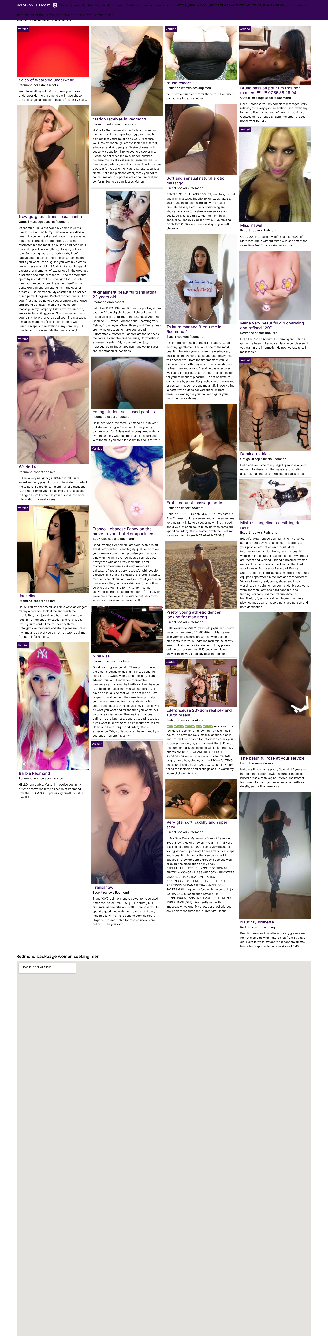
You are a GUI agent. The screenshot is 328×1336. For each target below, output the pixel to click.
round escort (178, 82)
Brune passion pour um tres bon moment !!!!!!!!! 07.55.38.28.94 (270, 90)
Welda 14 (27, 466)
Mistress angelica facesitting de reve (270, 525)
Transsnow (103, 887)
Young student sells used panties (124, 411)
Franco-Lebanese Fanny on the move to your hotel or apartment (124, 531)
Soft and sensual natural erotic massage (195, 180)
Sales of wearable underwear (46, 80)
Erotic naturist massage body (194, 502)
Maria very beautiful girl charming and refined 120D (272, 325)
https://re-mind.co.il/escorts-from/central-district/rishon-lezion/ (231, 5)
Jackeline (27, 595)
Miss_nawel (251, 225)
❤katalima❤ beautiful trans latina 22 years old (124, 294)
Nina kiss (101, 656)
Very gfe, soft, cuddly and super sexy (196, 824)
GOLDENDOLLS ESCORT (33, 5)
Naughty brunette (257, 922)
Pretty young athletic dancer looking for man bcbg (193, 614)
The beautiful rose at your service (272, 758)
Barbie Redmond (34, 773)
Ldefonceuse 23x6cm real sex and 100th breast (199, 712)
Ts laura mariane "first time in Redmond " (193, 329)
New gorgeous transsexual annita (50, 216)
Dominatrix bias (255, 453)
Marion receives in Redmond (119, 119)
